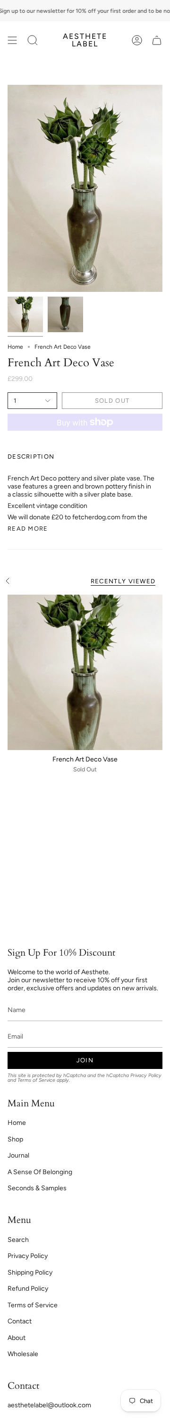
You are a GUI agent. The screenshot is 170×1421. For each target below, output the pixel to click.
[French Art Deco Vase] (85, 672)
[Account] (137, 40)
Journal (18, 1155)
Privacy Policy (146, 1075)
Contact (20, 1321)
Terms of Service (36, 1080)
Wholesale (23, 1354)
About (17, 1338)
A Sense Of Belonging (40, 1172)
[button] (32, 40)
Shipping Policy (30, 1272)
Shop (15, 1139)
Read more (28, 528)
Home (15, 347)
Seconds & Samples (37, 1188)
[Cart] (156, 40)
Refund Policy (28, 1289)
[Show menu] (12, 40)
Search (18, 1240)
